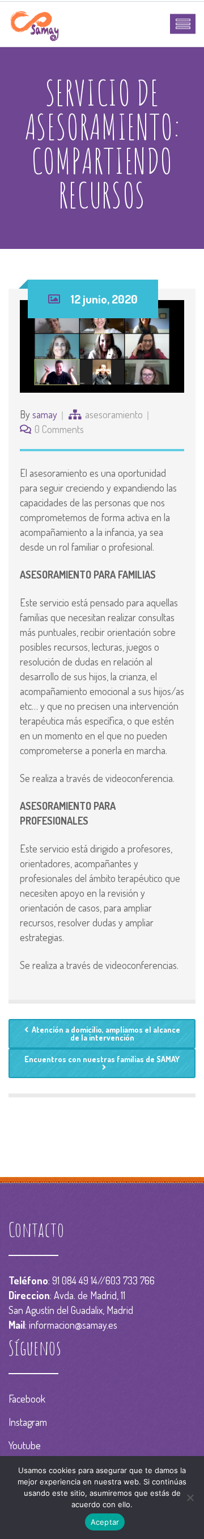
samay (44, 414)
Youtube (24, 1445)
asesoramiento (114, 414)
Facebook (26, 1398)
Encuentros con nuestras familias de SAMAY (102, 1059)
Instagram (27, 1422)
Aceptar (105, 1521)
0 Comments (59, 429)
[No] (190, 1497)
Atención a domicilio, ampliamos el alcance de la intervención (106, 1033)
